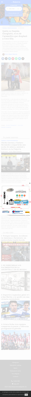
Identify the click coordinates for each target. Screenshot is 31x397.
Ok (26, 395)
